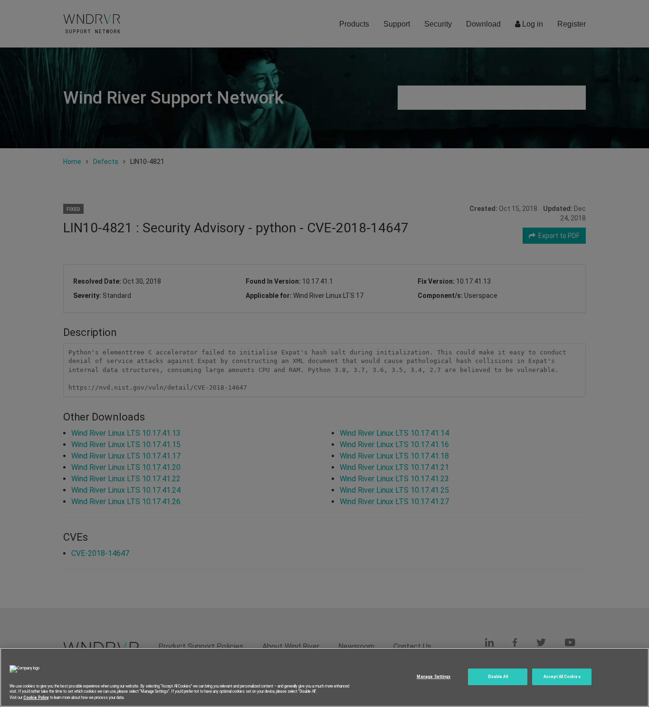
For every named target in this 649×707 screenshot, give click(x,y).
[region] (324, 677)
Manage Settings (433, 676)
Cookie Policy (36, 697)
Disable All (498, 676)
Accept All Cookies (562, 676)
